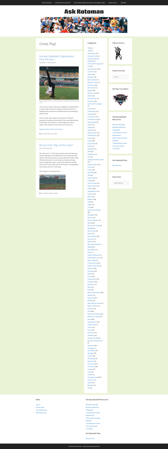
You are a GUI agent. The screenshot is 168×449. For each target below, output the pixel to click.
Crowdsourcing (93, 119)
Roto (89, 311)
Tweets (90, 375)
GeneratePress (95, 446)
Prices (90, 276)
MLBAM (90, 228)
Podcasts (91, 271)
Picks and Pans (93, 263)
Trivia (90, 372)
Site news (91, 333)
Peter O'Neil (92, 260)
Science (90, 327)
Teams (90, 356)
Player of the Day (93, 266)
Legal (89, 205)
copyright (91, 114)
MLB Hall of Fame (94, 226)
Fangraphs (91, 154)
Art (42, 134)
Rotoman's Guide (93, 317)
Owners (90, 242)
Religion (90, 295)
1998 (89, 48)
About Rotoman (47, 3)
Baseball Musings (118, 125)
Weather (90, 385)
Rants (89, 290)
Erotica (90, 146)
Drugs (90, 141)
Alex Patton (91, 53)
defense (90, 130)
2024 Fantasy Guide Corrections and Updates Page (89, 3)
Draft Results (92, 135)
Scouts (90, 330)
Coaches (90, 109)
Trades (90, 369)
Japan (90, 197)
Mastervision (116, 165)
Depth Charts (92, 133)
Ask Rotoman (84, 12)
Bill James (91, 88)
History (90, 189)
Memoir (90, 218)
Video (55, 134)
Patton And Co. (112, 3)
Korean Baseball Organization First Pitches (56, 57)
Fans (89, 157)
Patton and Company (119, 138)
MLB (89, 223)
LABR (89, 202)
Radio (90, 287)
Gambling (91, 172)
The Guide (91, 364)
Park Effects (92, 250)
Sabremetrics (92, 322)
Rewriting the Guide (94, 303)
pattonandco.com (94, 258)
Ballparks (91, 77)
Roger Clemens (93, 306)
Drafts (90, 138)
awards (90, 74)
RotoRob (115, 141)
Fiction (90, 167)
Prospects (91, 282)
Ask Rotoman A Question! (62, 3)
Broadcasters (92, 98)
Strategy (90, 353)
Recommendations (94, 292)
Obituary (91, 239)
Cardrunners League (95, 104)
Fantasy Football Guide (96, 160)
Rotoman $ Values (94, 314)
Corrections (91, 117)
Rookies (90, 309)
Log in (38, 405)
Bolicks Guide (92, 93)
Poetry (90, 274)
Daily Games (92, 122)
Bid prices (91, 85)
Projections (91, 279)
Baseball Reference (119, 127)
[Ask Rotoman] (84, 25)
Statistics (91, 346)
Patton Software (93, 255)
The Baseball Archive (119, 143)
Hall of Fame (92, 183)
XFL (89, 388)
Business (91, 101)
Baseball (123, 3)
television (51, 193)
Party (89, 252)
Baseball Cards (93, 82)
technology (91, 358)
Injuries (90, 194)
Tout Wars (91, 367)
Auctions (91, 72)
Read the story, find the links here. (51, 129)
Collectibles (91, 111)
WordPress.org (41, 413)
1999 (89, 51)
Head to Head (92, 186)
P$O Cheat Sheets (93, 244)
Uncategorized (93, 377)
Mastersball (116, 135)
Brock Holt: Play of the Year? (56, 145)
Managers (91, 215)
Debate (90, 127)
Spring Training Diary (95, 341)
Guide (90, 181)
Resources (91, 298)
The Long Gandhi (118, 146)
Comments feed (41, 410)
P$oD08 (90, 247)
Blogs (89, 90)
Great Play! (47, 134)
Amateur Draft (93, 56)
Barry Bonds (92, 80)
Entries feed (40, 407)
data (89, 125)
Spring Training (93, 338)
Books (90, 96)
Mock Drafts (92, 231)
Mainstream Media (94, 210)
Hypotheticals (92, 191)
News (89, 234)
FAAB (89, 151)
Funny (90, 170)
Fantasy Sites (92, 164)
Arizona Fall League (94, 64)
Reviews (90, 300)
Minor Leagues (93, 220)
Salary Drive (92, 325)
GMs (89, 175)
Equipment (91, 144)
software (91, 335)
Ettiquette (91, 149)
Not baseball (92, 236)
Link (52, 134)
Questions (91, 284)
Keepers (90, 199)
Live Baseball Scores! (119, 133)
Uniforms (91, 380)
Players (90, 268)
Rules (89, 319)
